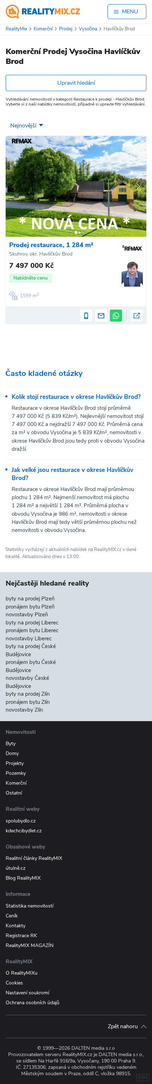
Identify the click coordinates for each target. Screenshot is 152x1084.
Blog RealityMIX (23, 878)
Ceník (12, 915)
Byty (11, 743)
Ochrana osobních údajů (32, 1002)
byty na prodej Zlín (28, 693)
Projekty (15, 763)
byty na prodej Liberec (32, 622)
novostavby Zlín (24, 709)
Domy (12, 753)
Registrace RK (21, 935)
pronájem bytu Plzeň (30, 606)
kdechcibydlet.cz (24, 830)
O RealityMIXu (21, 973)
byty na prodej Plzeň (30, 598)
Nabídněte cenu (30, 278)
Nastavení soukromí (27, 992)
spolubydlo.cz (21, 821)
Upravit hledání (76, 83)
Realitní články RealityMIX (34, 858)
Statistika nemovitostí (29, 906)
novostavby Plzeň (27, 614)
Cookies (14, 983)
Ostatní (14, 793)
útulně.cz (15, 868)
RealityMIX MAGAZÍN (29, 945)
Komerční (16, 783)
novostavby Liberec (29, 638)
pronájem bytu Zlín (28, 702)
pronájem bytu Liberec (32, 630)
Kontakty (15, 925)
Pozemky (16, 773)
